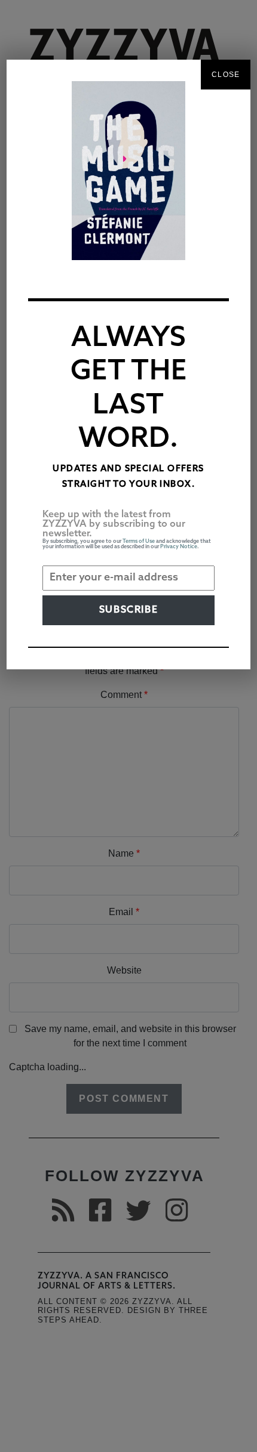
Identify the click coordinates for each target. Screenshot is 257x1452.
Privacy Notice (178, 546)
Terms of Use (139, 541)
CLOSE (226, 74)
